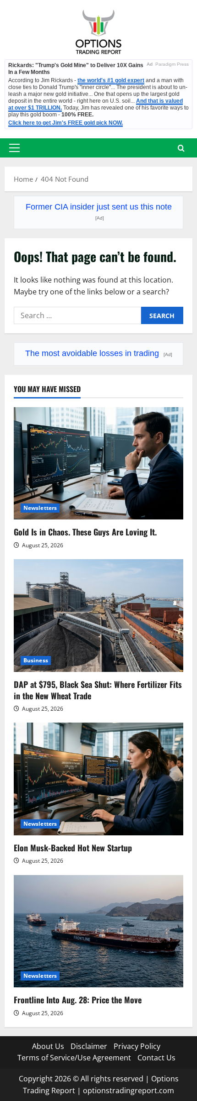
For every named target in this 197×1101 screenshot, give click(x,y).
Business (35, 660)
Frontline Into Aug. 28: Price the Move (78, 1000)
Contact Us (156, 1058)
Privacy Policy (137, 1046)
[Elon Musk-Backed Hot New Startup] (98, 779)
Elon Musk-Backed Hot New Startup (73, 848)
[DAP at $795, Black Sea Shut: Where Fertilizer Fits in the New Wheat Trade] (98, 615)
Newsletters (40, 508)
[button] (14, 147)
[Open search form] (181, 148)
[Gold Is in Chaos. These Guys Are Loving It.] (98, 463)
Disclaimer (89, 1046)
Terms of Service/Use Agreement (74, 1058)
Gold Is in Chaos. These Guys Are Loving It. (85, 532)
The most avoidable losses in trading (98, 353)
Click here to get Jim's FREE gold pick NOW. (65, 123)
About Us (48, 1046)
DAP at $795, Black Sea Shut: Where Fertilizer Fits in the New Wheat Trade (98, 690)
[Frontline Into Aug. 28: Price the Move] (98, 931)
